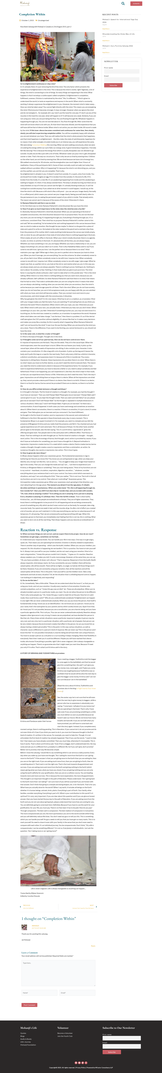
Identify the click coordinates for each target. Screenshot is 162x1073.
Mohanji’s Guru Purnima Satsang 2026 (117, 46)
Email (106, 76)
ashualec (35, 926)
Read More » (106, 29)
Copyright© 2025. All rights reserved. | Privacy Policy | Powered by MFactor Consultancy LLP (81, 1067)
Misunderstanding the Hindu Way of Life (118, 34)
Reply (93, 946)
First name (108, 68)
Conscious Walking (39, 145)
